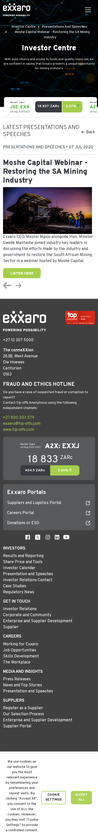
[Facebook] (28, 537)
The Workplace (16, 662)
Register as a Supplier (23, 708)
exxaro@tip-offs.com (21, 423)
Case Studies (14, 586)
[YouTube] (66, 537)
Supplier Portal (17, 726)
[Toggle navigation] (88, 10)
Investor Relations (20, 609)
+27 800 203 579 (18, 417)
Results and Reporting (23, 556)
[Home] (16, 9)
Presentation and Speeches (28, 574)
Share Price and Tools (22, 562)
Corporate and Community (27, 615)
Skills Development (21, 656)
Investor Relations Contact (27, 580)
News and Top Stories (22, 685)
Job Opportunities (19, 650)
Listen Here (22, 273)
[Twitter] (38, 537)
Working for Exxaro (20, 644)
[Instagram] (48, 537)
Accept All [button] (81, 797)
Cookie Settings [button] (53, 797)
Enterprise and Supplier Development (37, 621)
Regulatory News (18, 592)
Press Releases (17, 679)
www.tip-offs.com (18, 429)
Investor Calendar (19, 568)
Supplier (11, 627)
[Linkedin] (57, 537)
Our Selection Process (23, 714)
